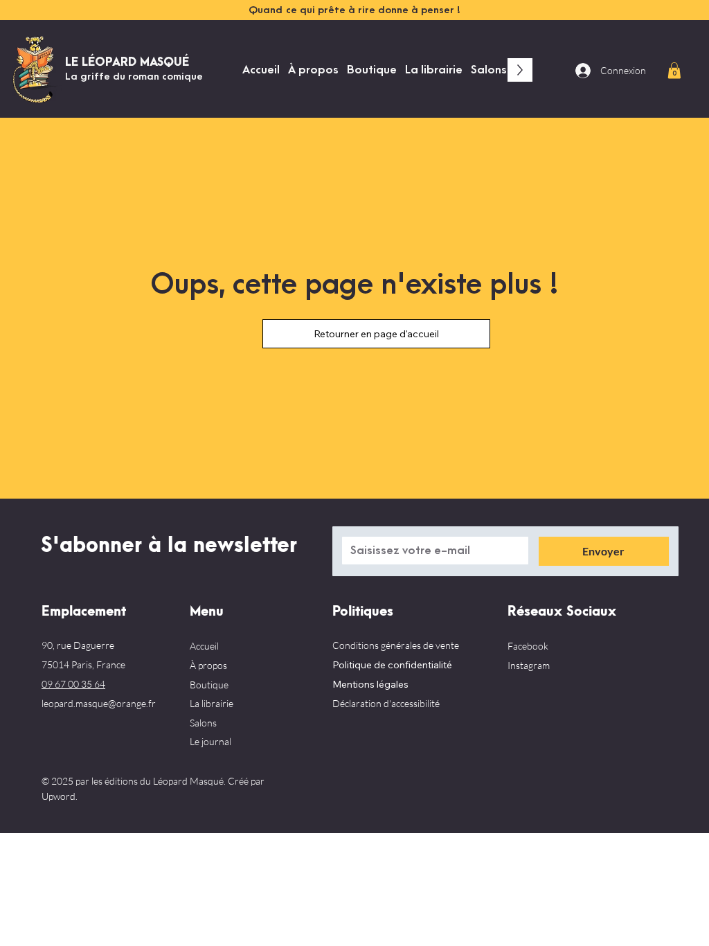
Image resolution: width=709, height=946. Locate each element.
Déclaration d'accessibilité (386, 703)
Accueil (204, 646)
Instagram (529, 665)
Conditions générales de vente (395, 645)
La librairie (211, 703)
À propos (208, 665)
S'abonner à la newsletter (169, 546)
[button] (674, 70)
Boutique (209, 684)
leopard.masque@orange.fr (99, 703)
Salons (203, 723)
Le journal (210, 741)
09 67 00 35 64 (73, 684)
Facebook (528, 646)
